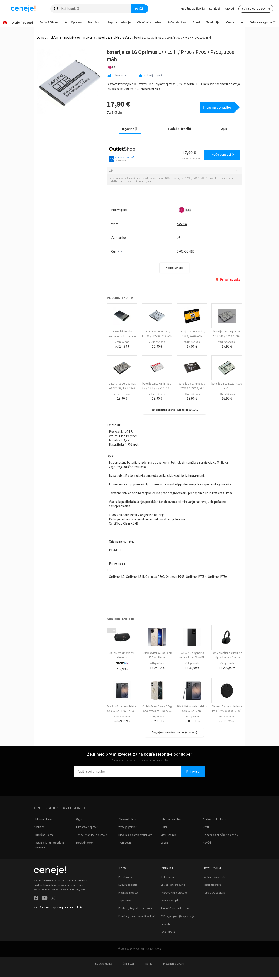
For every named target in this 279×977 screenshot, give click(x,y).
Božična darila (103, 964)
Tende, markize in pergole (91, 835)
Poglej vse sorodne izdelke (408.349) (174, 732)
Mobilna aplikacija (193, 8)
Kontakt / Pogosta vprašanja (135, 908)
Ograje (80, 819)
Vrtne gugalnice (127, 827)
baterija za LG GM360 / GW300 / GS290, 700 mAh (192, 388)
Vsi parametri (174, 268)
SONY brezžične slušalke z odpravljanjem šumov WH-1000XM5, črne (227, 657)
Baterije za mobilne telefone (114, 38)
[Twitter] (45, 898)
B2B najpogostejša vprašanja (178, 916)
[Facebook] (36, 898)
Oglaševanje (168, 877)
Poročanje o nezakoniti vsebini (136, 916)
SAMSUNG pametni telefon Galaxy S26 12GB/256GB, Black (122, 710)
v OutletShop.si (157, 342)
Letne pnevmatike (171, 819)
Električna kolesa (44, 835)
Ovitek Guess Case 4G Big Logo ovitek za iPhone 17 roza (157, 710)
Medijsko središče (128, 893)
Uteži (206, 827)
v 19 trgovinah (192, 717)
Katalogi (214, 8)
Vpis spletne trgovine (256, 8)
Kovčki (207, 843)
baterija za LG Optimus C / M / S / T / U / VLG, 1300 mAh (157, 388)
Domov (41, 38)
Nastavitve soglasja (214, 893)
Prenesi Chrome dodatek (175, 908)
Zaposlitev (124, 900)
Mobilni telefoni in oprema (79, 38)
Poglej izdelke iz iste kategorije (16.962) (174, 410)
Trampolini (124, 843)
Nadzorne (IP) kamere (216, 819)
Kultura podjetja (127, 885)
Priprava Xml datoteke (174, 893)
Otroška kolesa (127, 819)
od (122, 346)
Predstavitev (125, 877)
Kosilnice (39, 827)
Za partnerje (168, 924)
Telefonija (55, 38)
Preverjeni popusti (173, 964)
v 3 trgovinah (157, 717)
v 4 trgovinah (157, 663)
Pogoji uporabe (212, 885)
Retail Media (168, 932)
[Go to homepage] (23, 8)
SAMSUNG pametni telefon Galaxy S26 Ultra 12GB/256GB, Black (192, 710)
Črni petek (128, 964)
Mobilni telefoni (85, 843)
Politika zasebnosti (214, 877)
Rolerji (164, 827)
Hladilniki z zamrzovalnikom (135, 835)
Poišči (139, 8)
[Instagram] (53, 898)
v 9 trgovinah (226, 663)
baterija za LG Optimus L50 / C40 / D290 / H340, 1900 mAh (227, 336)
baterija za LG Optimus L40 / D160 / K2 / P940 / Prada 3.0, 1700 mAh (122, 388)
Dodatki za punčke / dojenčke (220, 835)
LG (178, 238)
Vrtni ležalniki (168, 835)
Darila (148, 964)
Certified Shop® (169, 900)
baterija (182, 224)
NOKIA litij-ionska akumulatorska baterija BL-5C (122, 336)
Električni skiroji (43, 819)
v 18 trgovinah (122, 717)
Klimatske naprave (87, 827)
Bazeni (164, 843)
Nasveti (229, 8)
